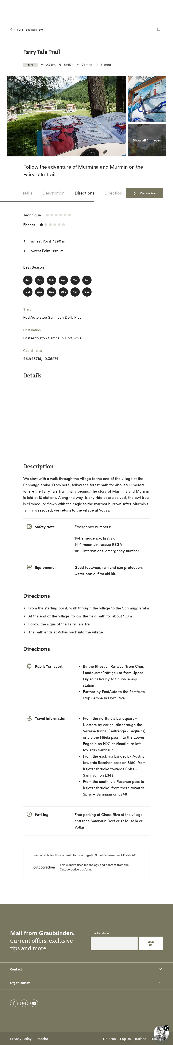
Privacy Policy (21, 1039)
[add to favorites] (158, 29)
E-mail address (100, 933)
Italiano (140, 1039)
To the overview (29, 29)
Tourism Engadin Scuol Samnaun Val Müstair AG (104, 855)
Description (53, 193)
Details (25, 193)
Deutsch (109, 1039)
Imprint (42, 1039)
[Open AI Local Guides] (161, 1033)
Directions (84, 193)
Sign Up (151, 943)
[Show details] (166, 1028)
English (125, 1039)
